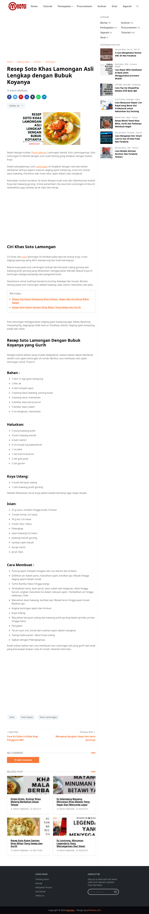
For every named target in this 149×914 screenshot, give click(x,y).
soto (24, 256)
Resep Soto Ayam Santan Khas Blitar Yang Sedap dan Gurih (46, 307)
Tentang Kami (42, 879)
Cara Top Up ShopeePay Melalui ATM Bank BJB (127, 89)
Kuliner (135, 117)
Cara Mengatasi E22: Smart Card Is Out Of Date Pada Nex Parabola (128, 138)
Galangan (130, 99)
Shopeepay (136, 84)
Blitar (128, 117)
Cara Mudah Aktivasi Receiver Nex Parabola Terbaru (126, 154)
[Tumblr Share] (32, 97)
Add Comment (24, 760)
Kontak (38, 883)
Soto (12, 717)
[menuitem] (34, 6)
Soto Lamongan (48, 717)
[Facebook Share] (9, 97)
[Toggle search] (141, 6)
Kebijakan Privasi (43, 887)
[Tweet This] (15, 97)
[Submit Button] (115, 891)
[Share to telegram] (44, 97)
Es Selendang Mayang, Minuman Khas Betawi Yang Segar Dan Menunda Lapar (73, 801)
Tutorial (139, 132)
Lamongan (42, 166)
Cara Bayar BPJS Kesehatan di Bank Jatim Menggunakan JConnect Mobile (128, 74)
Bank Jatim (119, 64)
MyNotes (70, 910)
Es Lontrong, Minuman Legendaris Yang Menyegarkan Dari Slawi (71, 843)
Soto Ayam (27, 717)
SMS (129, 148)
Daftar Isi (39, 895)
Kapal (137, 99)
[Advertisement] (51, 36)
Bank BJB (127, 84)
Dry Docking (120, 99)
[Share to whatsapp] (38, 97)
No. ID (130, 49)
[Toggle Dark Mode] (137, 6)
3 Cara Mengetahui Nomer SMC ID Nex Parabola (128, 54)
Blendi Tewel (120, 117)
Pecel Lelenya (38, 152)
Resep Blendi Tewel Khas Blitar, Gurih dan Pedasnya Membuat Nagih (128, 123)
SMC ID (137, 49)
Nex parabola (120, 49)
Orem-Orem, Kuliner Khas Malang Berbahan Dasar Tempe (26, 801)
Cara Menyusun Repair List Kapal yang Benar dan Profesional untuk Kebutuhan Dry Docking (128, 107)
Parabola (131, 132)
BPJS (127, 64)
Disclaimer (40, 891)
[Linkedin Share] (26, 97)
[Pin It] (21, 97)
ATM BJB (118, 84)
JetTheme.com (94, 910)
